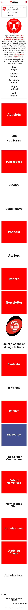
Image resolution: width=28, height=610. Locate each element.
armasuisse (17, 56)
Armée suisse (19, 54)
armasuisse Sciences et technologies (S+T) (14, 38)
